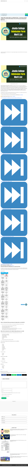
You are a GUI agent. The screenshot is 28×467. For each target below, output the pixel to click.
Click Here (14, 96)
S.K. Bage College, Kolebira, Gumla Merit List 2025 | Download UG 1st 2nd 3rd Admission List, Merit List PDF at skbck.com (18, 456)
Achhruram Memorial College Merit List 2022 (7, 372)
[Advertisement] (14, 8)
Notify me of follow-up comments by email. (7, 394)
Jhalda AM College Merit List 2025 (16, 372)
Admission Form (3, 371)
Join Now (26, 15)
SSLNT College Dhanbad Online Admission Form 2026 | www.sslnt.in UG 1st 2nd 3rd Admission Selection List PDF (18, 454)
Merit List (7, 371)
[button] (25, 1)
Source (1, 369)
